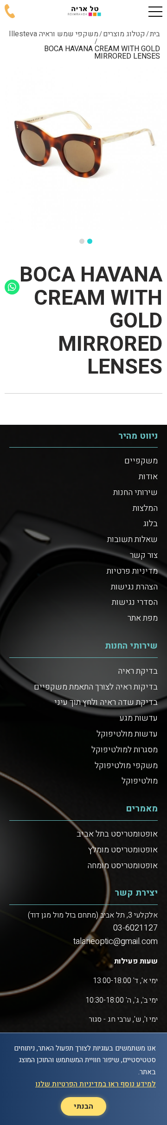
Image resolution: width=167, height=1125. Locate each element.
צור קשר (144, 555)
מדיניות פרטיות (132, 571)
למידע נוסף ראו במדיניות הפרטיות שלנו (95, 1084)
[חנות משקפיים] (83, 11)
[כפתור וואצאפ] (12, 287)
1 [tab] (89, 241)
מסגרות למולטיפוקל (124, 749)
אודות (148, 476)
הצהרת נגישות (134, 587)
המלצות (145, 508)
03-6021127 (135, 928)
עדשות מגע (139, 718)
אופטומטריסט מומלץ (123, 850)
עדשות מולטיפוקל (127, 734)
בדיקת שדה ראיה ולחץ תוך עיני (106, 702)
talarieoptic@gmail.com (115, 941)
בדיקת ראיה (138, 671)
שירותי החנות (135, 492)
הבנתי (83, 1106)
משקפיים (141, 461)
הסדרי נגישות (135, 602)
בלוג (150, 523)
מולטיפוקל (140, 781)
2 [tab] (81, 241)
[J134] (86, 148)
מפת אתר (143, 618)
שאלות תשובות (132, 539)
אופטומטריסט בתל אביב (117, 834)
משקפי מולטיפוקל (126, 765)
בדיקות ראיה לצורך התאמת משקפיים (96, 687)
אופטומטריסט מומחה (122, 865)
